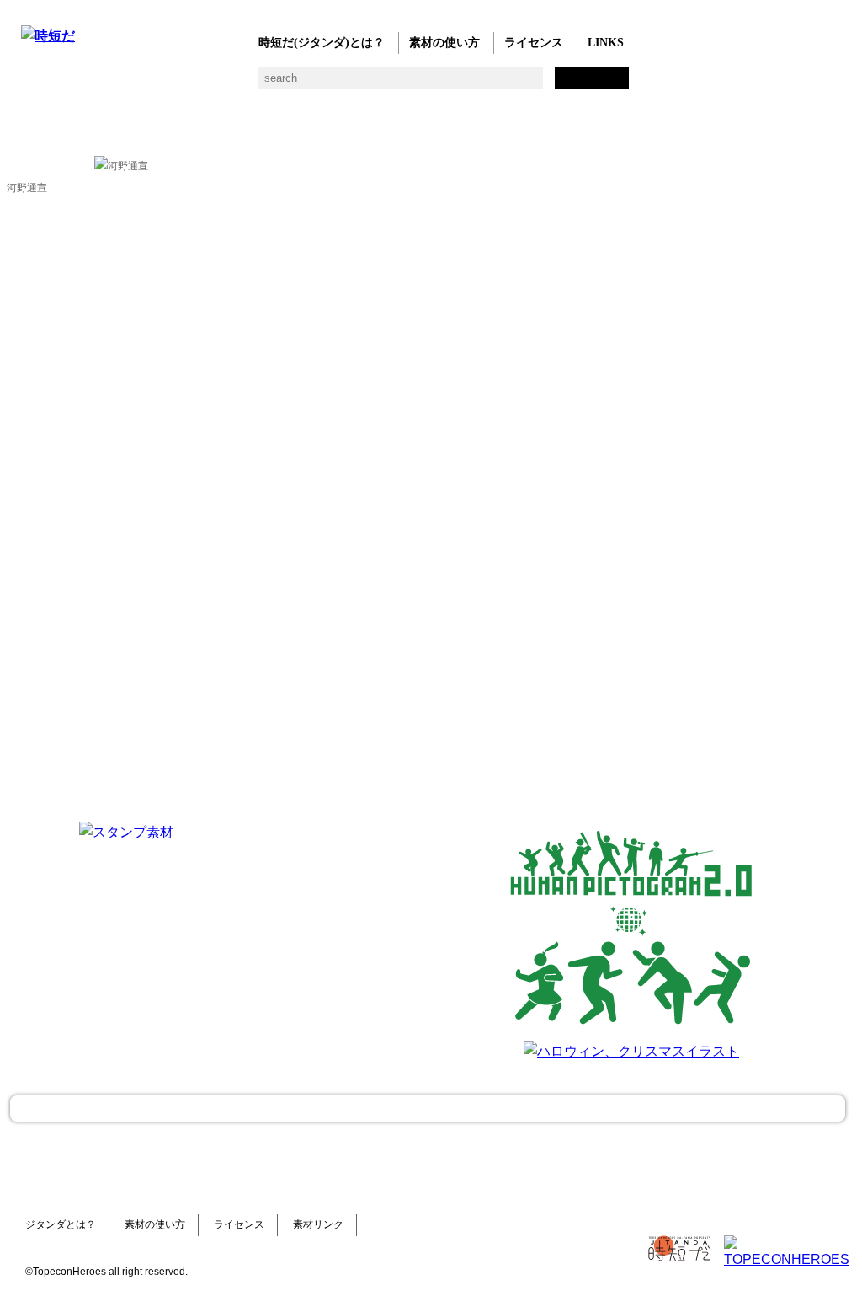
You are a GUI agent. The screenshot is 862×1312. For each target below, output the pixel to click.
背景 (267, 84)
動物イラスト (233, 84)
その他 (637, 84)
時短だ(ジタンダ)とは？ (321, 42)
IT (132, 84)
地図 (435, 84)
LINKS (606, 42)
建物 (300, 84)
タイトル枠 (368, 84)
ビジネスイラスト (65, 84)
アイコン (502, 84)
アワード (334, 84)
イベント (469, 84)
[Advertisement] (379, 927)
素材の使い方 (444, 42)
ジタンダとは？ (60, 1224)
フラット (604, 84)
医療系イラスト (166, 84)
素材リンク (318, 1224)
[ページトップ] (427, 1108)
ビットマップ (570, 84)
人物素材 (31, 84)
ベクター (536, 84)
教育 (199, 84)
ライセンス (533, 42)
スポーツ (401, 84)
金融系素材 (98, 84)
